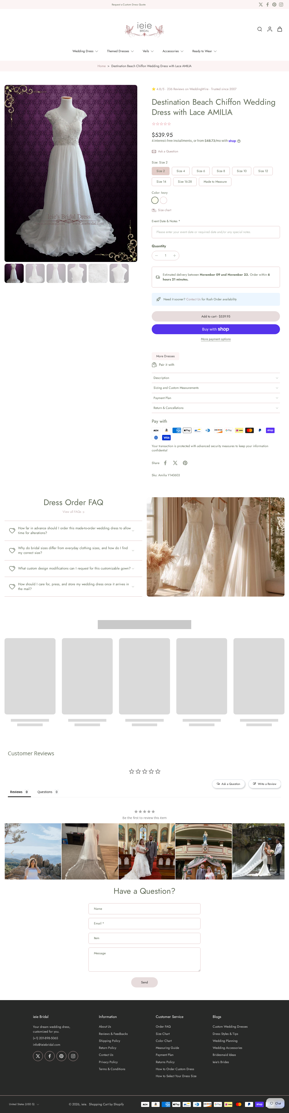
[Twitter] (260, 4)
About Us (105, 1027)
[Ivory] (155, 200)
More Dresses (165, 356)
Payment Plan (164, 1055)
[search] (260, 29)
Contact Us (193, 299)
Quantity (159, 246)
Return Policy (107, 1048)
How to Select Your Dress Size (176, 1076)
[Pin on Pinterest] (185, 463)
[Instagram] (281, 4)
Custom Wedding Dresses (230, 1027)
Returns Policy (165, 1062)
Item (96, 938)
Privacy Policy (108, 1062)
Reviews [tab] (16, 792)
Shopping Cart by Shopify (106, 1104)
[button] (216, 316)
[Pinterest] (274, 4)
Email (99, 924)
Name (98, 909)
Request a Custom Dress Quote (129, 4)
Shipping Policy (109, 1041)
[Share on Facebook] (165, 463)
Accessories (171, 51)
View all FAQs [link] (72, 512)
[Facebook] (267, 4)
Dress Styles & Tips (225, 1034)
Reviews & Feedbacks (113, 1034)
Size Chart (163, 1034)
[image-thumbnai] (14, 273)
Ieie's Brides (221, 1062)
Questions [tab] (44, 792)
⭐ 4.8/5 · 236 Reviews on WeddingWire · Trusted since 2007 (194, 89)
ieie (83, 1104)
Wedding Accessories (227, 1048)
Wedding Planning (225, 1041)
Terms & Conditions (112, 1069)
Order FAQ (163, 1027)
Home (102, 66)
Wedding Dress (82, 51)
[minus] (156, 255)
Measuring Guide (167, 1048)
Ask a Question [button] (230, 784)
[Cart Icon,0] (279, 29)
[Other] (163, 200)
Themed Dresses (118, 51)
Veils (146, 51)
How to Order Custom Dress (175, 1069)
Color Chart (164, 1041)
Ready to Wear (202, 51)
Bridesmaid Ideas (224, 1055)
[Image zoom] (71, 173)
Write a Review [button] (267, 784)
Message (100, 953)
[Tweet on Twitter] (175, 463)
